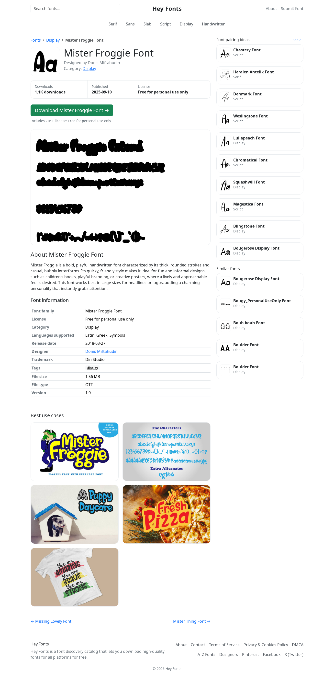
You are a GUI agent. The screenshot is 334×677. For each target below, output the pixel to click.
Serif (113, 24)
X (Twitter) (294, 654)
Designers (228, 654)
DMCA (297, 644)
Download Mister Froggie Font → (72, 110)
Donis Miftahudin (101, 351)
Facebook (272, 654)
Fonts (36, 40)
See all (298, 39)
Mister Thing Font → (192, 621)
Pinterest (250, 654)
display (92, 368)
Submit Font (292, 8)
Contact (198, 644)
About (271, 8)
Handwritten (213, 24)
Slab (147, 24)
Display (186, 24)
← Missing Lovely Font (51, 621)
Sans (130, 24)
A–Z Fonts (206, 654)
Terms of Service (224, 644)
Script (165, 24)
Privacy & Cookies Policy (266, 644)
